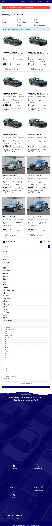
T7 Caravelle (7, 357)
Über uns (39, 1)
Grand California (8, 335)
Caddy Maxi (7, 327)
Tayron (6, 368)
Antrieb (4, 22)
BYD (7, 259)
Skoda (7, 312)
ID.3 (6, 341)
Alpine (7, 251)
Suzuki (7, 315)
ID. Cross (7, 337)
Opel (7, 301)
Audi (7, 254)
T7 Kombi (7, 359)
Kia (7, 287)
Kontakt (47, 1)
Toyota (8, 317)
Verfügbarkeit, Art (6, 17)
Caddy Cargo (8, 325)
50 (8, 241)
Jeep (7, 284)
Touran (6, 374)
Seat (7, 309)
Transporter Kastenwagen (10, 376)
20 (6, 241)
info (3, 11)
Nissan (7, 295)
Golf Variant (7, 333)
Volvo (7, 378)
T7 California (8, 355)
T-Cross (7, 351)
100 (11, 241)
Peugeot (8, 304)
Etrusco (8, 270)
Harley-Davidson (10, 279)
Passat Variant (8, 347)
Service (31, 1)
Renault (8, 306)
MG (7, 293)
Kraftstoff (20, 17)
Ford (7, 276)
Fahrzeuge (22, 1)
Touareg (7, 372)
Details (18, 64)
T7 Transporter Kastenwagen (11, 363)
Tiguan (6, 370)
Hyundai (8, 282)
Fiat (7, 273)
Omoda (8, 298)
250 (14, 241)
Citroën (8, 262)
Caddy (6, 323)
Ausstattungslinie (22, 22)
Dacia (7, 267)
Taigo (6, 366)
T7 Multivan (7, 361)
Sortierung (37, 22)
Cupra (7, 265)
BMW (7, 256)
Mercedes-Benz (10, 290)
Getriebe (36, 17)
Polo (6, 349)
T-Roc (6, 353)
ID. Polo (7, 339)
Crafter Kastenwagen (9, 329)
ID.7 (6, 345)
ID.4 (6, 343)
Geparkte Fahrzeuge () (26, 383)
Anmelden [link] (26, 387)
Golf (6, 331)
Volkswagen (9, 320)
